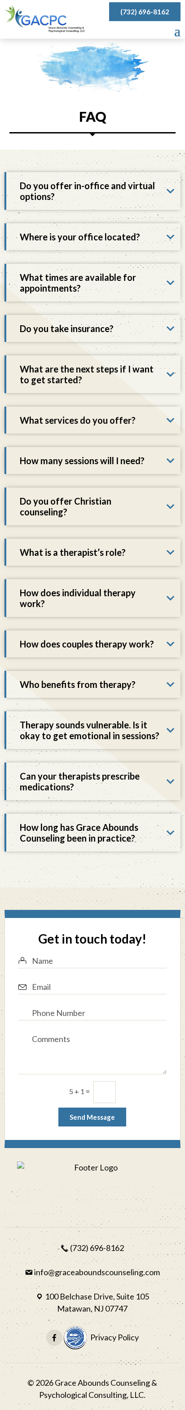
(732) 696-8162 (144, 12)
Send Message (92, 1117)
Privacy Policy (114, 1337)
